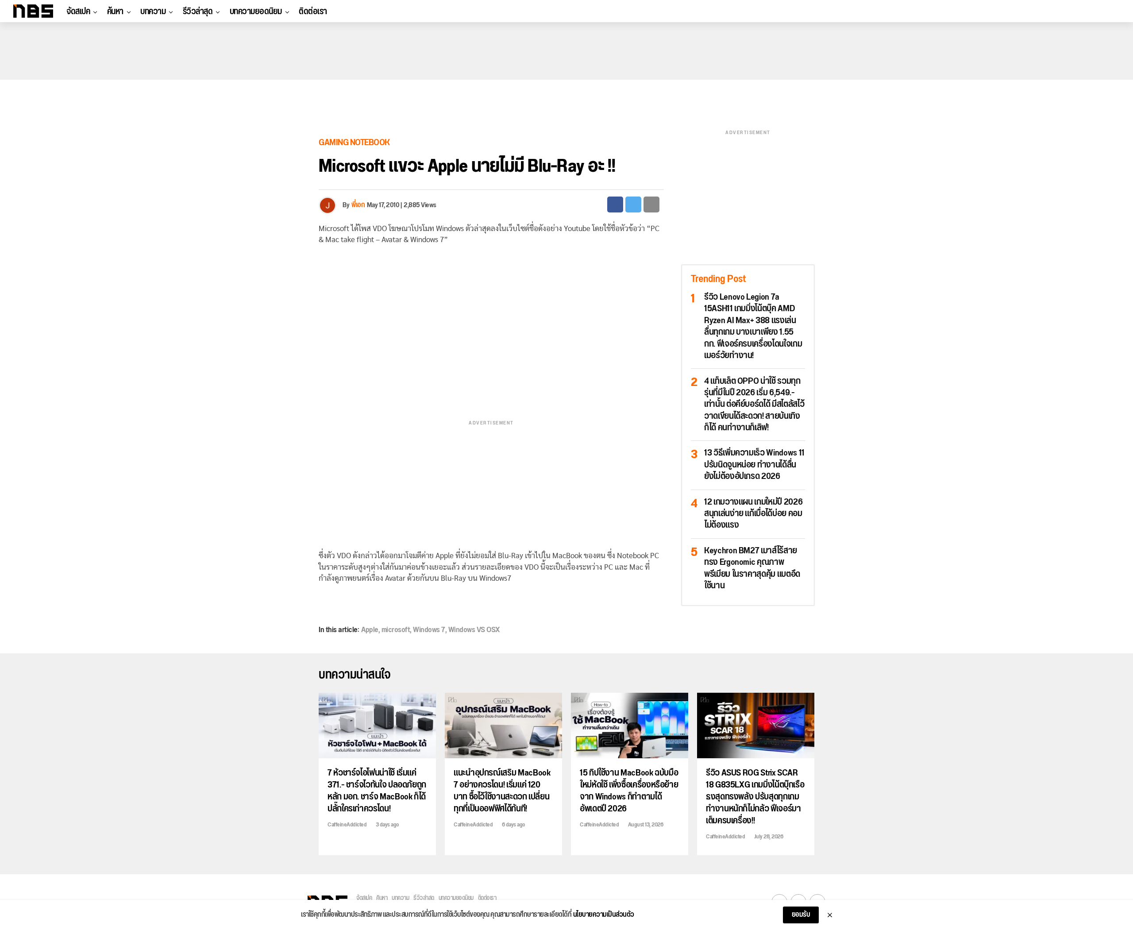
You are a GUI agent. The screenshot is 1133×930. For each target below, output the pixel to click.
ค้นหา (115, 11)
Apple (369, 629)
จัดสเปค (78, 11)
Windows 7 (429, 629)
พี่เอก (358, 205)
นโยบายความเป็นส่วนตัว (603, 915)
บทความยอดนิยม (256, 11)
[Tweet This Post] (633, 204)
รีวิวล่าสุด (198, 11)
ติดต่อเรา (313, 11)
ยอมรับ (801, 915)
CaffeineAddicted (347, 824)
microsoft (396, 629)
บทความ (153, 11)
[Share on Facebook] (615, 204)
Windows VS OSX (474, 629)
